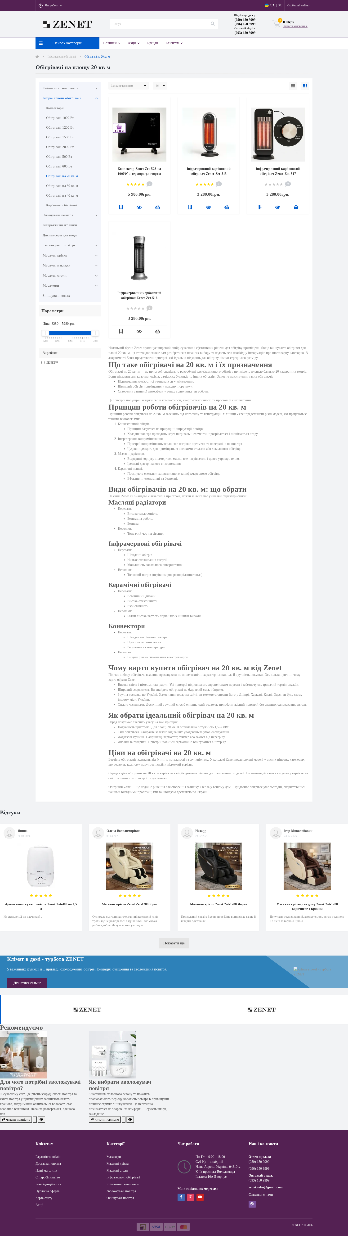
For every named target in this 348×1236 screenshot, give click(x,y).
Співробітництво (48, 1177)
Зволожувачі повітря (59, 245)
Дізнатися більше (27, 983)
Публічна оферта (47, 1191)
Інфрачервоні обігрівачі (62, 56)
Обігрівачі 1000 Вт (60, 118)
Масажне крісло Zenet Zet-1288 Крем (129, 904)
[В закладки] (164, 104)
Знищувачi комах (56, 296)
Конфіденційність (48, 1184)
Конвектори (55, 108)
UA (272, 5)
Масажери (51, 285)
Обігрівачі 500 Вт (59, 156)
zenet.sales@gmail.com (266, 1187)
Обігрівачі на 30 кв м (62, 186)
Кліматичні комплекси (60, 88)
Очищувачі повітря (58, 215)
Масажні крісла (55, 255)
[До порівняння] (121, 207)
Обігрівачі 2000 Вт (60, 147)
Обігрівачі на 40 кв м (62, 195)
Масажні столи (55, 275)
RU (280, 5)
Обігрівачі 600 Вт (59, 166)
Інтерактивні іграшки (60, 225)
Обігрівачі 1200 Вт (60, 127)
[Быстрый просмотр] (139, 207)
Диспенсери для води (60, 235)
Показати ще (174, 943)
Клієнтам (172, 43)
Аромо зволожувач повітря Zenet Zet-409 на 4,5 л (41, 906)
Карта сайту (44, 1198)
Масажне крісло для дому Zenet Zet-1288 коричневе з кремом (307, 906)
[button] (50, 5)
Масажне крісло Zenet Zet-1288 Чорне (218, 904)
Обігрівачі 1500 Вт (60, 137)
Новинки (110, 43)
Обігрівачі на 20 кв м (62, 176)
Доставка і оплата (48, 1163)
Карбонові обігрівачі (61, 205)
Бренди (152, 43)
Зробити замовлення (295, 26)
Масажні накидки (57, 265)
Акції (132, 43)
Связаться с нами (261, 1194)
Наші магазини (46, 1170)
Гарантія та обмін (48, 1157)
